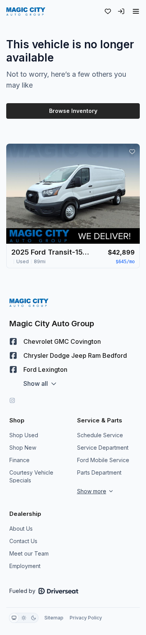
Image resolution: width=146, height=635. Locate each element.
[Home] (26, 11)
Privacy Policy (86, 618)
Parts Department (99, 472)
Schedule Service (100, 435)
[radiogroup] (23, 618)
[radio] (14, 618)
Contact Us (23, 541)
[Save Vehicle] (132, 151)
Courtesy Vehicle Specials (31, 476)
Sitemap (53, 618)
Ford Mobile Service (103, 460)
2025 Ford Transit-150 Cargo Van (50, 252)
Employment (24, 566)
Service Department (102, 447)
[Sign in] (121, 11)
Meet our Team (29, 553)
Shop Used (23, 435)
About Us (21, 528)
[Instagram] (12, 400)
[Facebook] (13, 341)
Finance (19, 460)
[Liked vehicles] (108, 11)
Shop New (22, 447)
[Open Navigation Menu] (136, 11)
